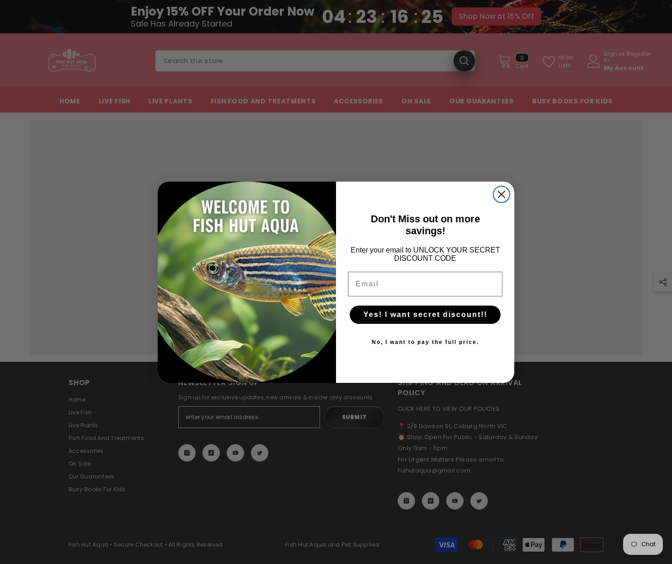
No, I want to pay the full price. (425, 342)
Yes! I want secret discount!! (425, 314)
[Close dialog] (501, 194)
